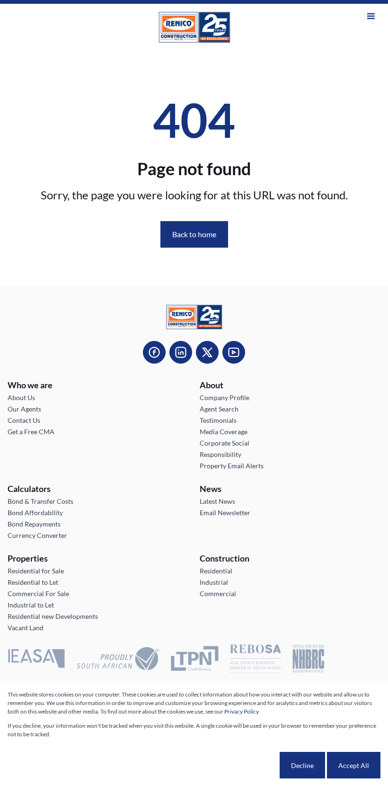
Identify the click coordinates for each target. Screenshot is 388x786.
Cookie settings (243, 765)
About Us (21, 397)
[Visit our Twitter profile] (207, 352)
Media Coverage (223, 432)
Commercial (218, 594)
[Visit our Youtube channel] (233, 352)
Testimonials (218, 420)
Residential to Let (33, 582)
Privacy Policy (241, 711)
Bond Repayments (34, 524)
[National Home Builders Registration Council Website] (308, 660)
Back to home (194, 234)
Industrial (214, 582)
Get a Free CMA (31, 432)
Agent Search (219, 409)
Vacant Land (26, 628)
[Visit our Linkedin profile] (180, 352)
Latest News (217, 501)
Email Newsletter (225, 513)
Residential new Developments (53, 616)
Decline (302, 765)
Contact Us (24, 420)
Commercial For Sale (38, 594)
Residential (216, 571)
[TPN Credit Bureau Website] (194, 660)
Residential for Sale (36, 571)
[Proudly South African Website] (118, 660)
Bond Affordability (35, 513)
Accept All (353, 765)
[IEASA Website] (36, 660)
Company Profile (224, 397)
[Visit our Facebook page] (154, 352)
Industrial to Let (31, 605)
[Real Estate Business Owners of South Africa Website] (255, 660)
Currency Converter (37, 535)
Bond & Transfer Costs (40, 501)
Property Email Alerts (232, 466)
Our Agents (24, 409)
